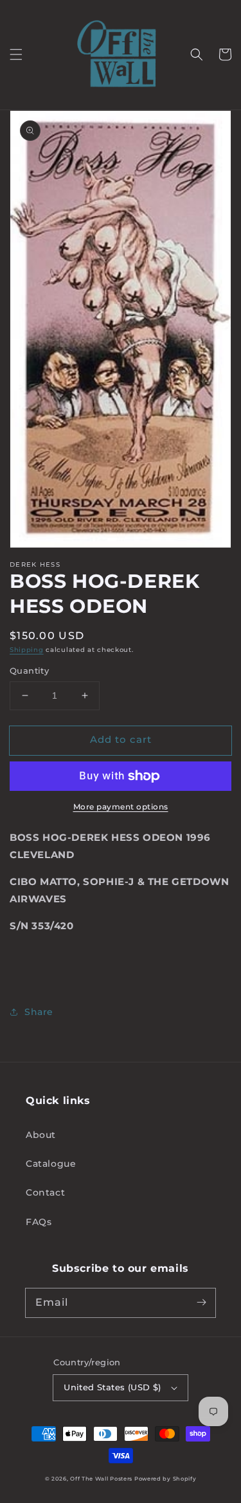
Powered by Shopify (165, 1478)
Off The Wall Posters (102, 1478)
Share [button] (38, 1012)
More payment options (120, 806)
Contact (45, 1192)
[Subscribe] (201, 1302)
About (41, 1135)
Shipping (27, 650)
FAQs (38, 1222)
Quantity (29, 670)
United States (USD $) (112, 1387)
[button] (16, 54)
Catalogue (51, 1163)
